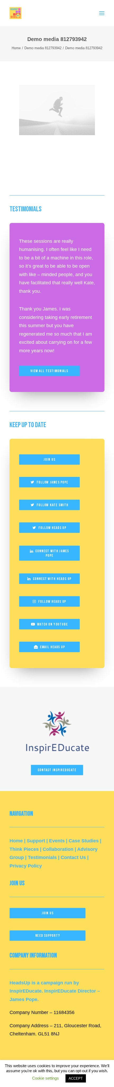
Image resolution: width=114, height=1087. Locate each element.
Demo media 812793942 (43, 48)
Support (36, 840)
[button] (102, 13)
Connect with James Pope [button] (52, 553)
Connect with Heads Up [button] (52, 579)
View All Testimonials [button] (49, 371)
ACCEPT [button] (76, 1078)
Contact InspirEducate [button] (57, 770)
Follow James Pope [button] (52, 482)
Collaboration (58, 849)
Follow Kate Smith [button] (52, 505)
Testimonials (42, 857)
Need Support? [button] (47, 935)
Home (16, 48)
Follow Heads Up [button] (52, 528)
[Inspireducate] (57, 730)
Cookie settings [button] (45, 1078)
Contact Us (73, 857)
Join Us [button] (49, 460)
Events (57, 840)
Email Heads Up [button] (52, 647)
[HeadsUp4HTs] (15, 13)
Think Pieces (24, 849)
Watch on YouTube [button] (52, 624)
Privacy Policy (26, 866)
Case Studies (84, 840)
